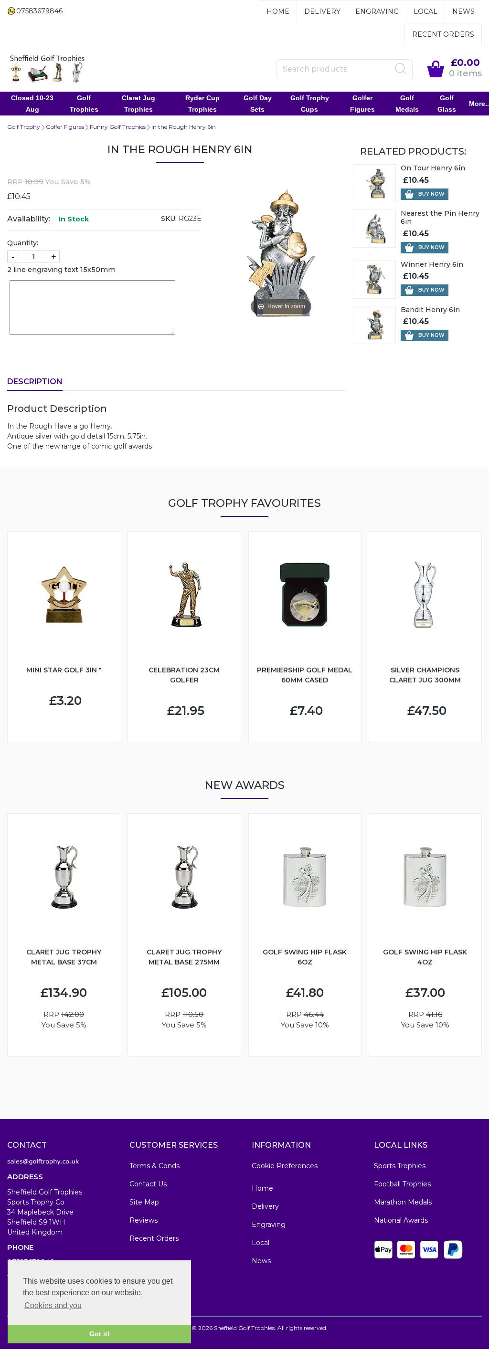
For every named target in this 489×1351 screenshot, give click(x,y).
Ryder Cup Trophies (202, 103)
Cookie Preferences (285, 1166)
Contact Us (148, 1184)
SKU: (169, 218)
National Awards (401, 1220)
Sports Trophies (399, 1166)
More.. (479, 103)
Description (35, 381)
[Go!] (400, 69)
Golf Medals (407, 103)
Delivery (322, 11)
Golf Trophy (23, 126)
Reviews (143, 1220)
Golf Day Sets (258, 103)
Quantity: (22, 243)
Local (425, 11)
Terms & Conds (154, 1166)
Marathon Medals (403, 1202)
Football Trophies (402, 1184)
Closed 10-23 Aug (32, 103)
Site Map (144, 1202)
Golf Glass (446, 103)
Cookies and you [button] (53, 1305)
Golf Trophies (84, 103)
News (463, 11)
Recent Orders (443, 34)
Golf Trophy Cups (309, 103)
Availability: (28, 218)
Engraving (377, 11)
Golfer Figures (362, 103)
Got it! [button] (99, 1334)
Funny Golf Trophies (118, 126)
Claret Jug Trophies (138, 103)
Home (277, 11)
